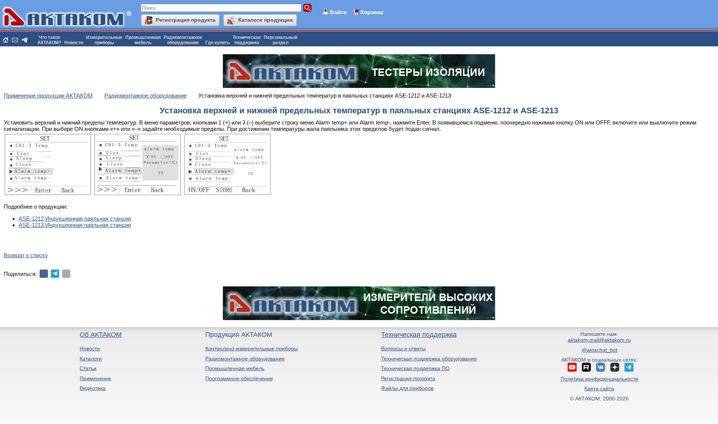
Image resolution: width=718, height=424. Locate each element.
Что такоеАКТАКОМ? (49, 40)
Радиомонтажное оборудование (245, 359)
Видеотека (92, 388)
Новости (73, 42)
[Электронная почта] (66, 274)
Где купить (217, 42)
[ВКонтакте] (44, 274)
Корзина (371, 12)
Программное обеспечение (239, 378)
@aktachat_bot (599, 350)
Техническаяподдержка (247, 40)
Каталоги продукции (265, 20)
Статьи (88, 368)
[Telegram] (55, 274)
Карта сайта (599, 388)
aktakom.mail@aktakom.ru (599, 340)
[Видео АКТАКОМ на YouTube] (572, 367)
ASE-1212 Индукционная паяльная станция (75, 218)
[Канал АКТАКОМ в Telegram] (629, 367)
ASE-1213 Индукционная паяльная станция (75, 225)
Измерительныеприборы (104, 40)
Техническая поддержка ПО (415, 368)
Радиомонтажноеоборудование (183, 40)
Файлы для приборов (407, 388)
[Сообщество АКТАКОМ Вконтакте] (600, 367)
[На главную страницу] (5, 40)
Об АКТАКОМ (101, 334)
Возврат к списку (26, 255)
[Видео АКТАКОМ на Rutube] (586, 367)
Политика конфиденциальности (599, 379)
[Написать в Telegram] (24, 40)
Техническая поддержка (419, 334)
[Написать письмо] (15, 40)
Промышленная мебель (234, 368)
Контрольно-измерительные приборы (251, 348)
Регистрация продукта (185, 20)
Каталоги (91, 359)
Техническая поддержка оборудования (429, 359)
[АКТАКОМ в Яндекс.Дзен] (614, 367)
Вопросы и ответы (403, 348)
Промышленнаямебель (143, 40)
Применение (95, 378)
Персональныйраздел (280, 40)
